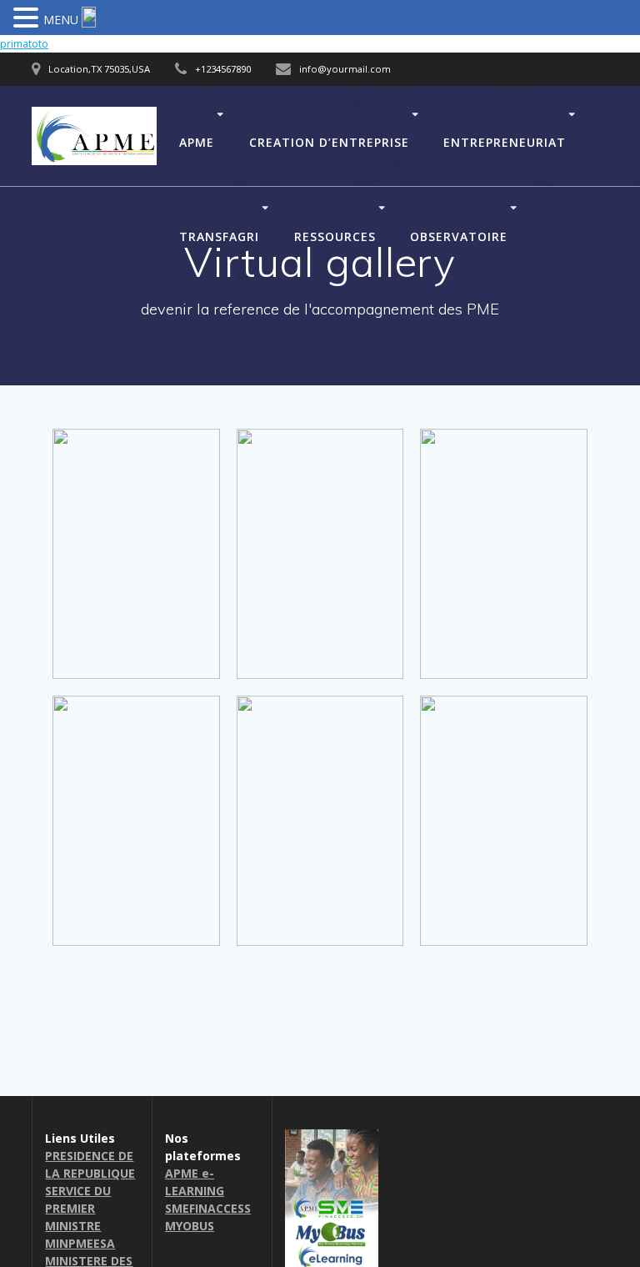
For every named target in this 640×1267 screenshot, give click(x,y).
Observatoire (459, 236)
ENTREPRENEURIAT (504, 141)
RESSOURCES (335, 236)
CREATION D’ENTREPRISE (329, 141)
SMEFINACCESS (208, 1208)
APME (196, 141)
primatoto (24, 44)
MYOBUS (189, 1226)
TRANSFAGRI (219, 236)
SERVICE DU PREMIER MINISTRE (78, 1208)
